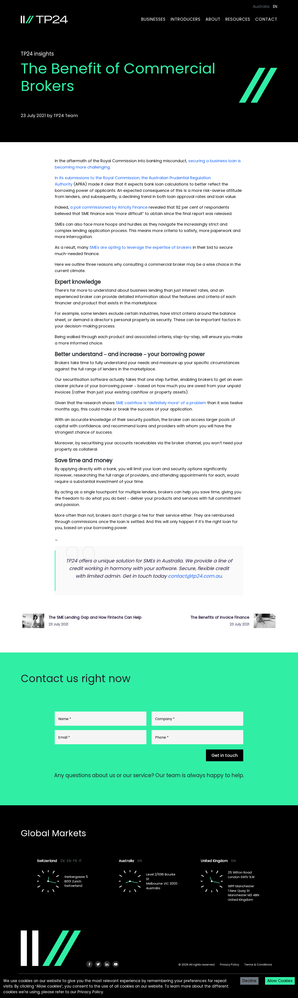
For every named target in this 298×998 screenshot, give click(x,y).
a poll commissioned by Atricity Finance (108, 207)
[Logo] (51, 948)
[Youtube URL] (115, 964)
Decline (249, 980)
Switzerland (47, 860)
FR (75, 860)
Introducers (185, 19)
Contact (266, 19)
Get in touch (224, 755)
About (213, 19)
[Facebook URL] (89, 964)
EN (69, 860)
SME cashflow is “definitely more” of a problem (161, 402)
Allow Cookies (280, 980)
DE (62, 860)
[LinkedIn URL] (107, 964)
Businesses (153, 19)
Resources (237, 19)
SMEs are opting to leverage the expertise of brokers (140, 247)
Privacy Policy (229, 964)
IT (80, 860)
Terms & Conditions (258, 964)
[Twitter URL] (98, 964)
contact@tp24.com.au (195, 576)
